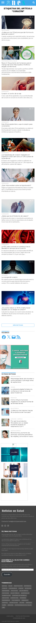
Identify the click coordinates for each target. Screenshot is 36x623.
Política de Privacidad (23, 616)
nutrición (28, 588)
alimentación (6, 595)
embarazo (25, 600)
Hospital (5, 602)
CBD (3, 607)
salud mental (23, 590)
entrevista (27, 586)
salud (10, 586)
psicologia (5, 593)
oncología (5, 598)
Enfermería (5, 590)
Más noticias (18, 325)
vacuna (22, 602)
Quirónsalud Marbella (19, 595)
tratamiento (16, 600)
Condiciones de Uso (19, 618)
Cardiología (14, 598)
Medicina (10, 605)
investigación (18, 586)
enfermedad (6, 600)
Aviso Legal (10, 616)
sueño (4, 605)
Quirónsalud (25, 593)
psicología (14, 590)
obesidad (29, 602)
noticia (4, 586)
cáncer (21, 588)
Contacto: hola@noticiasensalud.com (14, 521)
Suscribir (7, 574)
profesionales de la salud (23, 605)
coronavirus (13, 588)
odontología (14, 602)
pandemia (23, 598)
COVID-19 (4, 588)
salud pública (15, 593)
